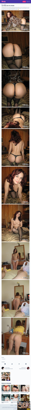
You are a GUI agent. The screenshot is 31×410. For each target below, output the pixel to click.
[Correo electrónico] (25, 364)
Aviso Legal (11, 405)
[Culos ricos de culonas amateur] (25, 397)
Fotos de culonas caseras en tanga (5, 393)
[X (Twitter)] (5, 364)
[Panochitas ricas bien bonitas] (25, 388)
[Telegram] (19, 364)
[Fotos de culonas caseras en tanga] (6, 388)
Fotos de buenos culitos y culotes (5, 402)
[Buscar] (27, 1)
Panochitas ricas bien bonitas (25, 392)
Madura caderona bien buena (15, 392)
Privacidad (16, 405)
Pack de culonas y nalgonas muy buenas (15, 402)
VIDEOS (24, 1)
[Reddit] (12, 364)
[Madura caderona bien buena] (15, 388)
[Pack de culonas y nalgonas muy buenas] (15, 397)
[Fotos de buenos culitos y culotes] (6, 397)
